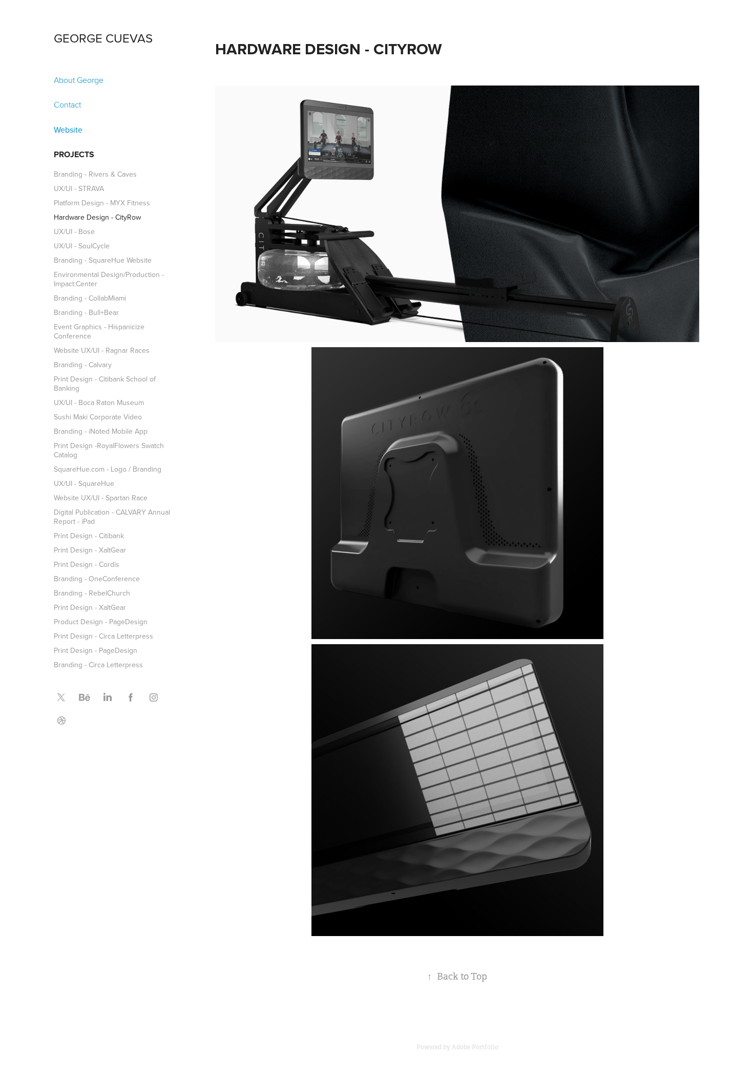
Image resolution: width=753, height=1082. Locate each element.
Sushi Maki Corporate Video (98, 417)
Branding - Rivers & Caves (95, 174)
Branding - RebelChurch (92, 593)
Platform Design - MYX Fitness (102, 203)
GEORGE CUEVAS (103, 38)
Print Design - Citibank (89, 536)
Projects (74, 154)
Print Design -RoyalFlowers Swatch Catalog (109, 450)
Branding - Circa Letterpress (98, 665)
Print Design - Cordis (86, 564)
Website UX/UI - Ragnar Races (102, 350)
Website (68, 129)
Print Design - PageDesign (95, 650)
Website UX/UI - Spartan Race (101, 498)
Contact (67, 104)
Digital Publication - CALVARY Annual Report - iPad (112, 516)
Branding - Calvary (83, 364)
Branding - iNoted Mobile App (101, 431)
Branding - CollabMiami (90, 298)
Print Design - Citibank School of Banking (105, 383)
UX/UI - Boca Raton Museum (99, 402)
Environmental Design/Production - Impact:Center (109, 279)
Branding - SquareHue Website (103, 260)
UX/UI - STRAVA (79, 188)
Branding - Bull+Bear (86, 312)
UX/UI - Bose (74, 231)
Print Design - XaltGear (90, 550)
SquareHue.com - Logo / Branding (107, 469)
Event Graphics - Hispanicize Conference (99, 331)
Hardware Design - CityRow (97, 217)
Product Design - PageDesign (101, 622)
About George (78, 80)
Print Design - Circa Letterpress (103, 636)
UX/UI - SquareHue (84, 483)
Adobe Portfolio (475, 1047)
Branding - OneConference (97, 579)
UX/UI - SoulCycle (82, 246)
